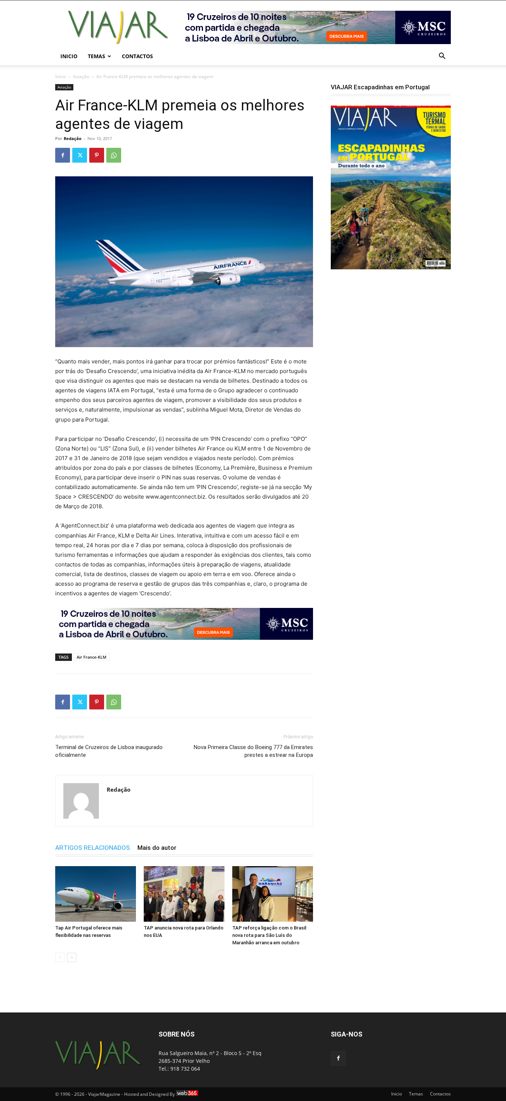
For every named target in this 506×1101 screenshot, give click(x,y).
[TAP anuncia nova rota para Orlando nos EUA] (184, 894)
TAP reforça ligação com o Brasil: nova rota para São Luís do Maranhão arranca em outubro (269, 935)
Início (60, 76)
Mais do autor (156, 847)
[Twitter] (79, 155)
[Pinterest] (96, 155)
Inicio (68, 56)
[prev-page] (59, 957)
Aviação (81, 76)
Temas (96, 56)
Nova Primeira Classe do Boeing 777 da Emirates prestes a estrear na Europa (253, 751)
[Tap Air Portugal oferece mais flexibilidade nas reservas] (95, 894)
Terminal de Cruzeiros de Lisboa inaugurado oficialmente (109, 751)
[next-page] (71, 957)
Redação (72, 138)
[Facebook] (62, 155)
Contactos (137, 56)
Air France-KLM (91, 657)
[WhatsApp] (113, 155)
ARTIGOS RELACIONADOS (92, 847)
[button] (442, 56)
